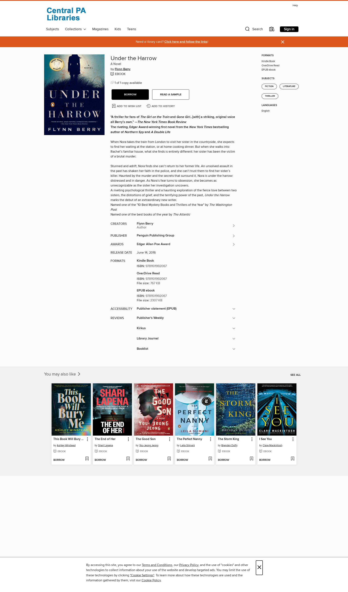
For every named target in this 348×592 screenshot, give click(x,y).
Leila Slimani (187, 445)
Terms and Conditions (157, 565)
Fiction (269, 86)
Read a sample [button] (170, 94)
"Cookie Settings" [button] (142, 575)
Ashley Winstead (66, 445)
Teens (131, 29)
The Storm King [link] (228, 439)
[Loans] (272, 30)
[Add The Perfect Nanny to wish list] (210, 459)
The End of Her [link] (105, 439)
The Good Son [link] (146, 439)
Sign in (289, 29)
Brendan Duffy (229, 445)
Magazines (100, 29)
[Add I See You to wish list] (292, 459)
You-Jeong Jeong (148, 445)
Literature (289, 86)
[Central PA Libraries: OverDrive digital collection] (66, 14)
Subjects (52, 29)
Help (295, 5)
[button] (253, 30)
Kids (118, 29)
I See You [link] (265, 439)
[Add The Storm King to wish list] (251, 459)
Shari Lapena (105, 445)
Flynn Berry (122, 69)
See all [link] (295, 375)
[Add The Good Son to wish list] (169, 459)
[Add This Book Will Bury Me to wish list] (86, 459)
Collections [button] (74, 29)
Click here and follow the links (185, 42)
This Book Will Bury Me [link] (69, 439)
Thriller (270, 96)
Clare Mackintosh (272, 445)
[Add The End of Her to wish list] (127, 459)
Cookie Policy (151, 580)
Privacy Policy (188, 565)
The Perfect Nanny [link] (189, 439)
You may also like (60, 374)
